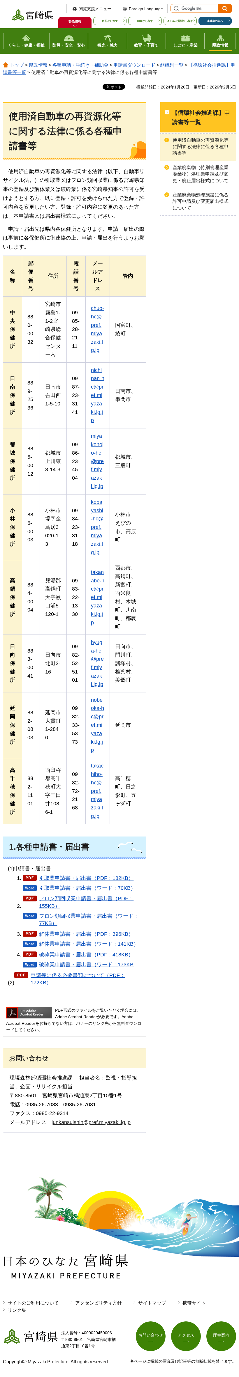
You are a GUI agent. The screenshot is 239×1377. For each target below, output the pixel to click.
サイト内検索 (175, 8)
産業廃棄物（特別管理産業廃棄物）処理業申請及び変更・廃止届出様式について (201, 174)
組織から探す (145, 21)
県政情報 (38, 65)
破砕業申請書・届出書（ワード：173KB (86, 964)
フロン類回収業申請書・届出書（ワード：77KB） (89, 919)
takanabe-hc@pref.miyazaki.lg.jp (97, 597)
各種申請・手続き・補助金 (80, 65)
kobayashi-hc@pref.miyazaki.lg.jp (97, 527)
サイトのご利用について (33, 1302)
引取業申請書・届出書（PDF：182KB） (86, 878)
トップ (17, 65)
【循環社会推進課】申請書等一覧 (201, 117)
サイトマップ (152, 1302)
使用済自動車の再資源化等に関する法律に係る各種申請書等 (201, 147)
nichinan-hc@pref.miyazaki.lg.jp (97, 395)
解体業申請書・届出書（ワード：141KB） (89, 944)
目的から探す (110, 21)
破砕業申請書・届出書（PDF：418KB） (86, 955)
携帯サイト (194, 1302)
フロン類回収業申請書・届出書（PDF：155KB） (86, 902)
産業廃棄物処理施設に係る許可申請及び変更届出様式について (201, 201)
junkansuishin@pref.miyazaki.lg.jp (91, 1122)
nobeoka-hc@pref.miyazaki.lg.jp (97, 725)
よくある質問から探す (180, 21)
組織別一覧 (172, 65)
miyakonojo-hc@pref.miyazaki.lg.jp (97, 461)
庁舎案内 (221, 1335)
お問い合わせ (150, 1335)
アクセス (186, 1335)
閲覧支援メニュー (95, 8)
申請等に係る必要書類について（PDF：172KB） (78, 979)
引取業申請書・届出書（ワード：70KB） (87, 888)
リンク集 (17, 1310)
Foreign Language (146, 8)
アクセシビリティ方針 (98, 1302)
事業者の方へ (215, 21)
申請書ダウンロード (134, 65)
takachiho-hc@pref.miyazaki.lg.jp (97, 791)
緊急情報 (74, 21)
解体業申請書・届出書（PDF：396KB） (86, 934)
